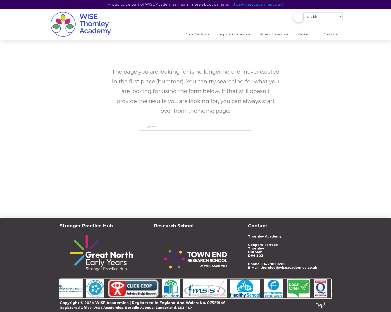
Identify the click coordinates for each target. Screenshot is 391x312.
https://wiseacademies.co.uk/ (257, 4)
